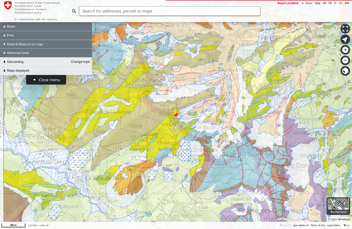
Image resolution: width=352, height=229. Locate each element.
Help (317, 3)
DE (324, 3)
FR (330, 3)
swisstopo (344, 219)
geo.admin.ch (301, 225)
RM (347, 3)
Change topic (80, 61)
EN (340, 3)
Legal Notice (333, 225)
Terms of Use (318, 225)
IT (335, 3)
